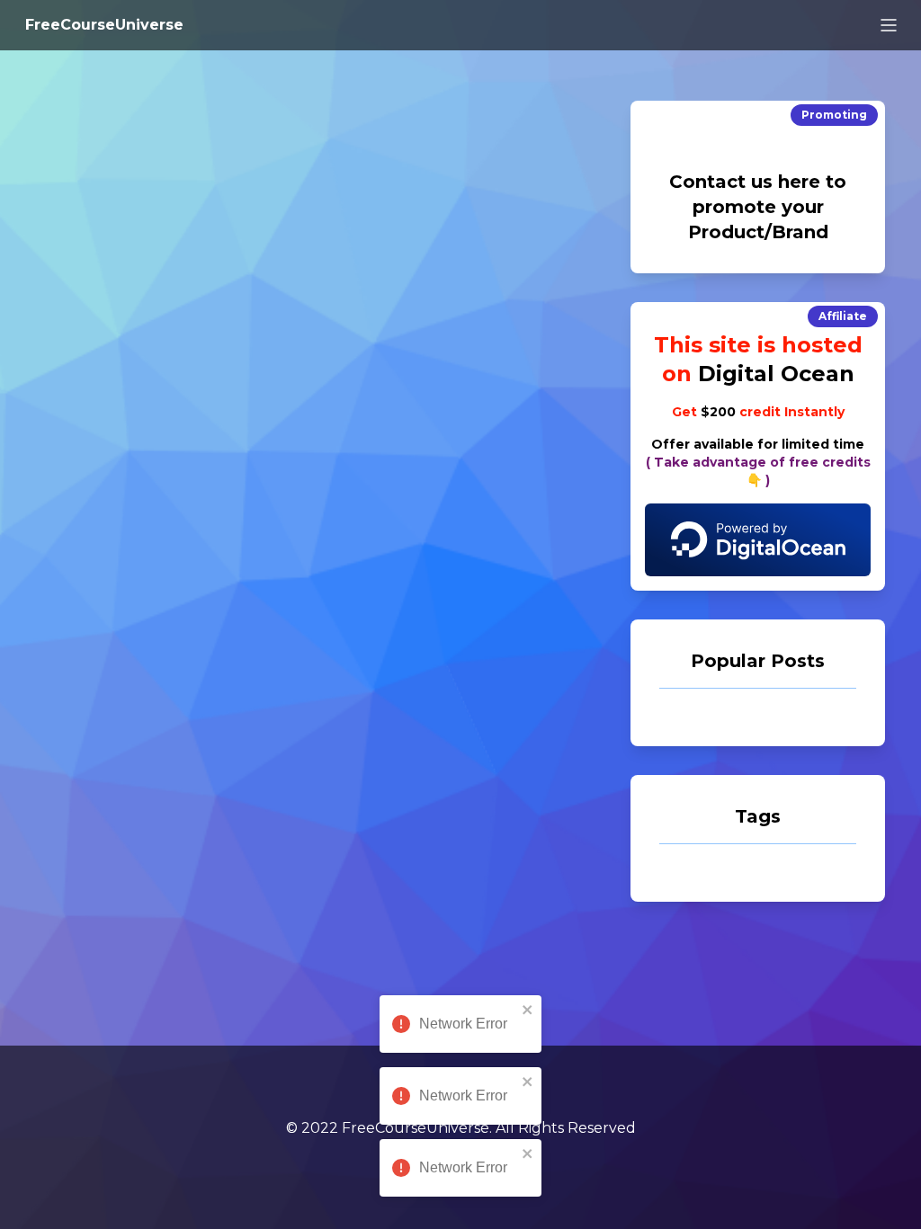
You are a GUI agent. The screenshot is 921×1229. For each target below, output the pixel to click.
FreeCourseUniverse (104, 24)
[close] (528, 1009)
